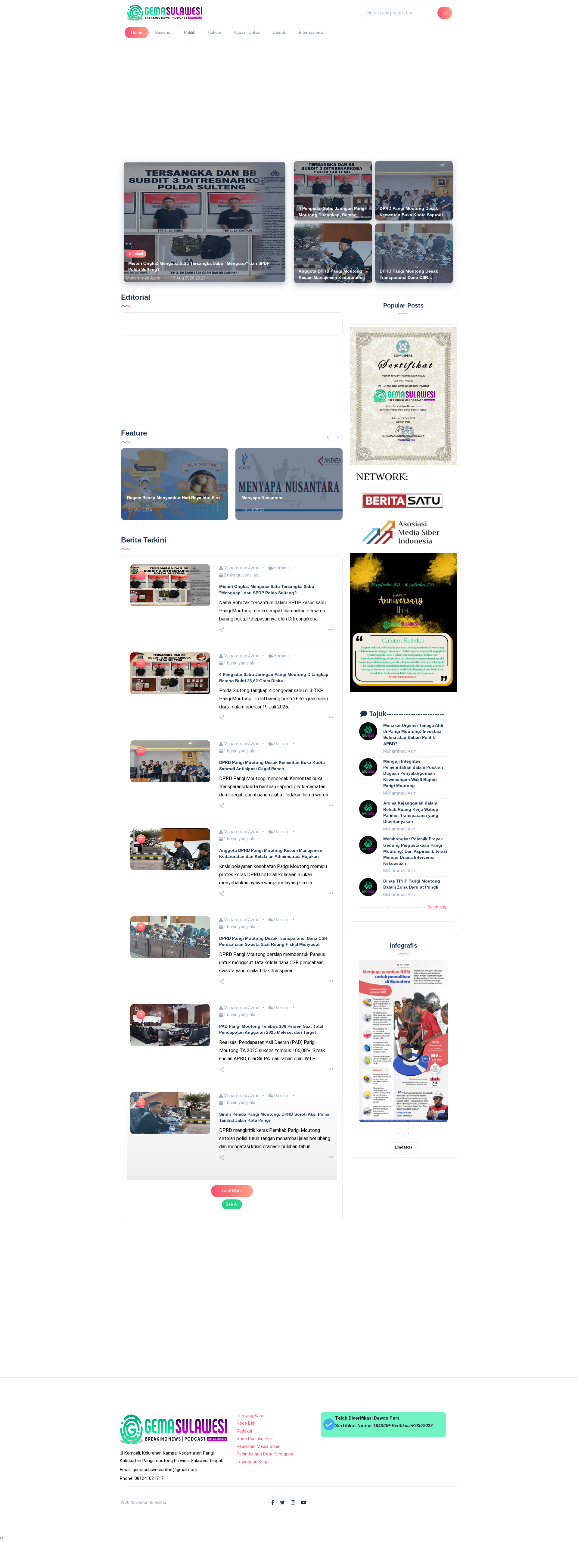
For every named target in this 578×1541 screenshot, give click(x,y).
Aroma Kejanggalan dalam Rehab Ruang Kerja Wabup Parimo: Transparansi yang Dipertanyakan (410, 812)
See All (231, 1204)
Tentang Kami (250, 1415)
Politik (189, 32)
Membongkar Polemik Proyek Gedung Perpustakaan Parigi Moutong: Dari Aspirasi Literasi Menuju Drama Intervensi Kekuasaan (415, 851)
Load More (232, 1190)
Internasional (311, 32)
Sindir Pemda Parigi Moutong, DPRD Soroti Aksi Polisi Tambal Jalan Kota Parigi (274, 1117)
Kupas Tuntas (247, 32)
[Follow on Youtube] (303, 1502)
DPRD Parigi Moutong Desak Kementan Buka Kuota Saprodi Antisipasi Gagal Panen (411, 211)
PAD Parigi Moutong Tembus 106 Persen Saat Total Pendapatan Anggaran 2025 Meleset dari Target (271, 1029)
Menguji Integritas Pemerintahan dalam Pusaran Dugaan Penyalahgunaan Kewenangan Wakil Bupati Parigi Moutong (413, 773)
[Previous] (327, 437)
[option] (174, 484)
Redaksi (244, 1431)
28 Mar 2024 (139, 510)
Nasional (163, 32)
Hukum (214, 32)
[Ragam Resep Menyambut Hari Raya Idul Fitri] (174, 484)
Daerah (279, 32)
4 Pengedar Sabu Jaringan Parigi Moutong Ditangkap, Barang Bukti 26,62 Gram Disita (332, 211)
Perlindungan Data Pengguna (265, 1454)
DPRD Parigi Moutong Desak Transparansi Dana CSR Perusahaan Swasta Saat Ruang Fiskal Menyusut (412, 274)
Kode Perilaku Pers (255, 1438)
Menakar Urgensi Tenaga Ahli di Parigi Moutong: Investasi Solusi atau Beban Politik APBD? (413, 734)
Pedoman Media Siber (258, 1446)
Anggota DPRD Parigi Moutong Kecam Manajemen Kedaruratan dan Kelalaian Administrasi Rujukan (331, 274)
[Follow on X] (282, 1502)
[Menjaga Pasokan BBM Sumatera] (403, 1041)
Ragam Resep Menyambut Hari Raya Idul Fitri (173, 497)
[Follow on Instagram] (293, 1502)
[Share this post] (221, 629)
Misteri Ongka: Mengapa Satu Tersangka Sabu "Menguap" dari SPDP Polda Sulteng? (198, 266)
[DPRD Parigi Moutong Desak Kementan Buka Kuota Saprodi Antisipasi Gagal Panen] (414, 190)
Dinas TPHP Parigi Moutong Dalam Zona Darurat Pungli (411, 884)
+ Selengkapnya (439, 907)
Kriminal (136, 254)
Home (136, 32)
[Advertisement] (291, 95)
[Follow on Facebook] (273, 1502)
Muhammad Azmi (143, 278)
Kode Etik (246, 1423)
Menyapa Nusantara (261, 497)
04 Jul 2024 (252, 510)
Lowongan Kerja (253, 1461)
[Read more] (330, 630)
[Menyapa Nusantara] (289, 484)
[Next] (338, 437)
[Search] (444, 13)
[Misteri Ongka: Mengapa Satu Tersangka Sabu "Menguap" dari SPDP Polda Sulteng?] (204, 222)
